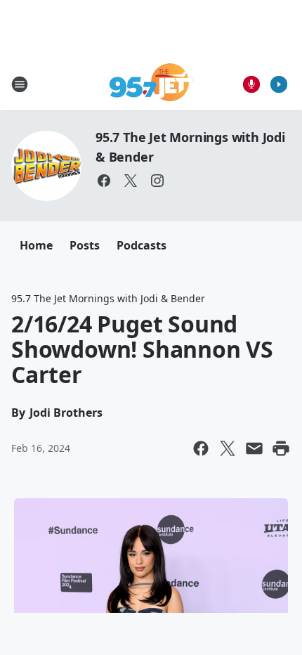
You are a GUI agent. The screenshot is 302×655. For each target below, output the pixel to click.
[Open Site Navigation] (19, 84)
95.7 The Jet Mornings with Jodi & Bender (108, 298)
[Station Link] (151, 84)
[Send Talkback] (251, 84)
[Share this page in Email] (254, 448)
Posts (85, 245)
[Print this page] (281, 448)
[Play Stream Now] (278, 84)
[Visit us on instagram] (157, 180)
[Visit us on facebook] (104, 180)
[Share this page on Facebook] (201, 448)
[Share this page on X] (227, 448)
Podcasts (141, 245)
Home (36, 245)
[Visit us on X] (130, 180)
